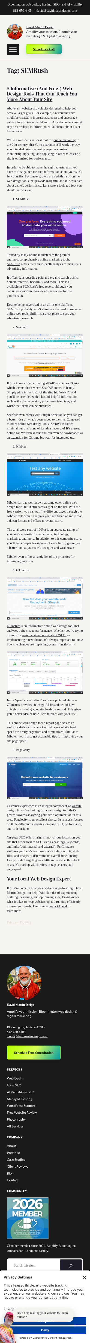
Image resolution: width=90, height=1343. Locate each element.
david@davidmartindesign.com (56, 10)
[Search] (71, 1265)
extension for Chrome (25, 437)
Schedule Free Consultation (34, 1052)
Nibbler (12, 502)
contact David (58, 906)
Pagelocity (21, 819)
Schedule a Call (44, 49)
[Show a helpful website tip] (8, 1327)
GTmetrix (13, 626)
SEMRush (13, 264)
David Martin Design (40, 27)
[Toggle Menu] (13, 49)
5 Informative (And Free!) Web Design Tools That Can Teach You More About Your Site (42, 94)
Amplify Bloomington (61, 1246)
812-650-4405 (22, 10)
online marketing (65, 140)
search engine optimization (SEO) (44, 635)
